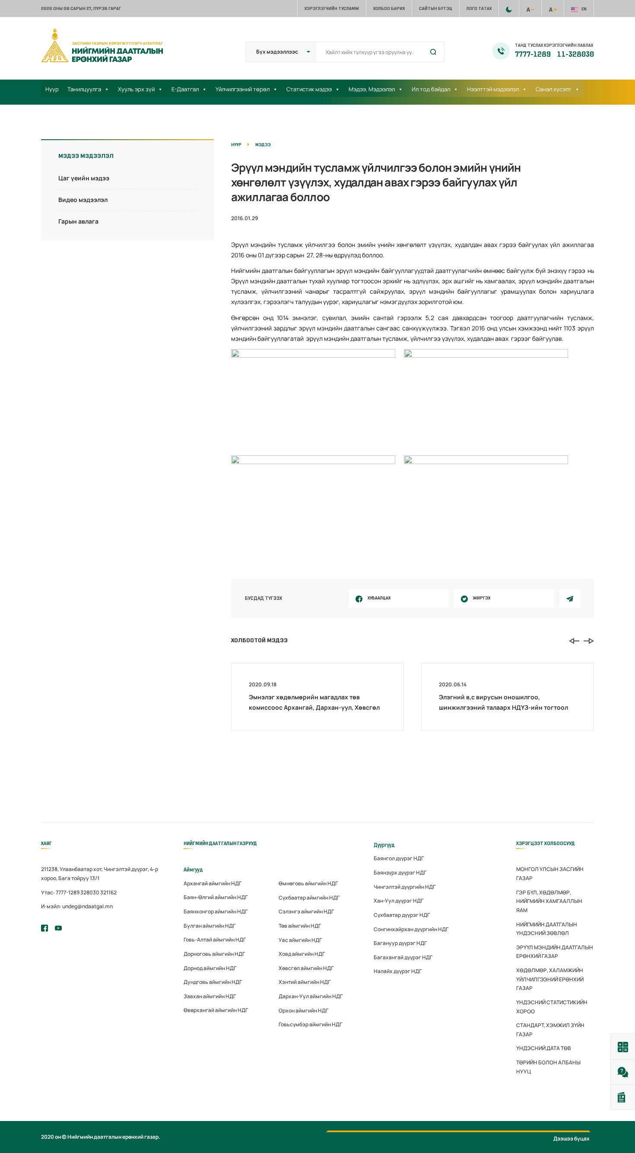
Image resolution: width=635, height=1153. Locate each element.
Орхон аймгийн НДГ (303, 1010)
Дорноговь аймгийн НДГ (214, 954)
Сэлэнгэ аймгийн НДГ (306, 911)
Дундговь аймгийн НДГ (213, 982)
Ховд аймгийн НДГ (302, 954)
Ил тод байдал (431, 89)
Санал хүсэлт (554, 89)
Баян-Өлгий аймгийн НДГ (216, 897)
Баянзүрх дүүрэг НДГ (400, 872)
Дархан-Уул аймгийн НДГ (311, 996)
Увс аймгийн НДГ (300, 940)
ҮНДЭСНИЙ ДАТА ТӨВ (543, 1048)
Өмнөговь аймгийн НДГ (308, 883)
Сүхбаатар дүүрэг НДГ (402, 915)
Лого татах (479, 8)
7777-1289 (533, 54)
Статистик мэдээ (309, 89)
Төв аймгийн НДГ (300, 925)
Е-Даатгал (185, 89)
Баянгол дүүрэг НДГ (399, 858)
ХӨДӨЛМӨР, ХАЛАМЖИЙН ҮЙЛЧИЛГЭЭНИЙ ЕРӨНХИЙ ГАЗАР (550, 979)
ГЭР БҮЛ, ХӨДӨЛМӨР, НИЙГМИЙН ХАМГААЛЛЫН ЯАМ (549, 901)
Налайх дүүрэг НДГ (398, 971)
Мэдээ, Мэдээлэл (372, 89)
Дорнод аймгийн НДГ (210, 968)
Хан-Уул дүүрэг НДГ (398, 900)
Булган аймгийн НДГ (209, 925)
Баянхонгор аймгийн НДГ (216, 911)
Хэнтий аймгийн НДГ (304, 982)
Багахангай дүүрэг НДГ (403, 957)
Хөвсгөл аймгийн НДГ (306, 968)
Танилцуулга (84, 89)
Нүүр (52, 89)
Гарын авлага (78, 221)
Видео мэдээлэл (83, 199)
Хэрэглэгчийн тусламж (332, 8)
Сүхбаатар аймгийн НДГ (309, 897)
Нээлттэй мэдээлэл (493, 89)
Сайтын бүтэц (435, 8)
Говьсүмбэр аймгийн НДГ (310, 1024)
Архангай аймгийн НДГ (212, 883)
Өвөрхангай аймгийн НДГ (216, 1010)
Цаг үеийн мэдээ (83, 178)
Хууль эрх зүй (136, 89)
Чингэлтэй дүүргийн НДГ (404, 886)
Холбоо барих (389, 8)
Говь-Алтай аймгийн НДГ (215, 939)
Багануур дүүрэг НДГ (400, 943)
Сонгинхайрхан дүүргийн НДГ (411, 929)
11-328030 (575, 54)
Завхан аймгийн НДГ (210, 996)
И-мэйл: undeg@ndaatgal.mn (77, 906)
